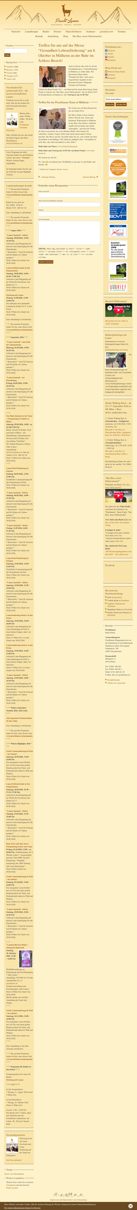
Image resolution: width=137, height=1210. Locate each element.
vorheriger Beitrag (48, 177)
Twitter (110, 53)
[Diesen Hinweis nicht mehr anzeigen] (130, 1207)
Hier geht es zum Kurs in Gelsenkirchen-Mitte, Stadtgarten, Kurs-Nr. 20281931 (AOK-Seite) (118, 432)
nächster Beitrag (89, 177)
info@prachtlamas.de (14, 143)
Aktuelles (10, 66)
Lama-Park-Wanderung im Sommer (17, 469)
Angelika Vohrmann (115, 603)
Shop (65, 36)
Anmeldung (53, 36)
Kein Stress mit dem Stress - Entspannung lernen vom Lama (19, 845)
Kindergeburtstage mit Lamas (116, 349)
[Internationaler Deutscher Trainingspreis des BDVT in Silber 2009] (118, 221)
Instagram (111, 60)
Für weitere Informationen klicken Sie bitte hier (22, 1208)
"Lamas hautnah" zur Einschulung (15, 379)
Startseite (16, 31)
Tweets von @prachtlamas (14, 1174)
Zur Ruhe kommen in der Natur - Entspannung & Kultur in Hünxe (19, 418)
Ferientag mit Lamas (14, 295)
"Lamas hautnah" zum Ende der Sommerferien (18, 343)
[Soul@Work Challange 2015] (118, 144)
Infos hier (118, 535)
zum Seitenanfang (80, 1199)
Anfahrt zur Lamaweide (116, 683)
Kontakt (39, 36)
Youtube (111, 57)
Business (9, 69)
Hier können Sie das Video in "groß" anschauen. (116, 322)
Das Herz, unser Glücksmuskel (87, 36)
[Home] (68, 26)
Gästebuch (118, 597)
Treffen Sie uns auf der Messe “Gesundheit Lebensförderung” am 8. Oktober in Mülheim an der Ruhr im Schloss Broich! (67, 53)
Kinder (46, 31)
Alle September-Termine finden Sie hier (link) (19, 719)
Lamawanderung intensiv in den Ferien (19, 616)
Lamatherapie (31, 31)
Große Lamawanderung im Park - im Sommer (19, 752)
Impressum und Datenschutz (61, 1199)
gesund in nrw (106, 31)
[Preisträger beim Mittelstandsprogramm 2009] (118, 238)
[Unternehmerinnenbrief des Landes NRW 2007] (118, 292)
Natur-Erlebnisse (74, 31)
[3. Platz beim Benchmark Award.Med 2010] (118, 200)
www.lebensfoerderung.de (67, 146)
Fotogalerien (11, 1185)
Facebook (111, 50)
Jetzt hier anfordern (13, 1160)
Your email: (109, 93)
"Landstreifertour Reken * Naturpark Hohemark (17, 946)
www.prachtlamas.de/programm (19, 194)
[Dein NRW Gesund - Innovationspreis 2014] (118, 155)
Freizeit (57, 31)
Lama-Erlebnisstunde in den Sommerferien (18, 269)
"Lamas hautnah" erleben (17, 235)
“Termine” (25, 157)
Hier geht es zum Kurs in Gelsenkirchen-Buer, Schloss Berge (116, 454)
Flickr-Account (12, 1188)
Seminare (90, 31)
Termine (122, 31)
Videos (9, 79)
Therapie (9, 76)
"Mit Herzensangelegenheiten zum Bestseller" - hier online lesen (118, 552)
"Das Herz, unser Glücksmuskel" (117, 486)
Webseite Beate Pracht (116, 71)
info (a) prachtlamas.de (14, 982)
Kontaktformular (113, 680)
